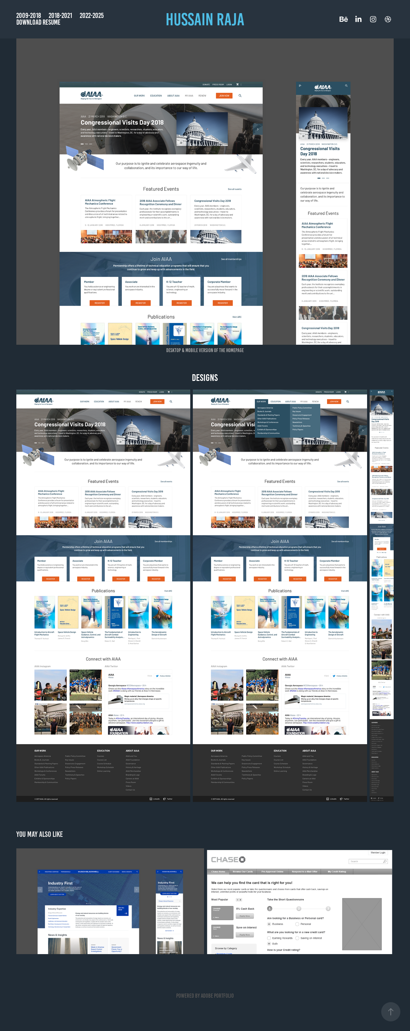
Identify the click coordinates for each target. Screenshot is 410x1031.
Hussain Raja (205, 19)
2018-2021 (60, 15)
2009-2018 (28, 15)
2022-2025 (92, 15)
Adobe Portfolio (217, 996)
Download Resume (38, 22)
